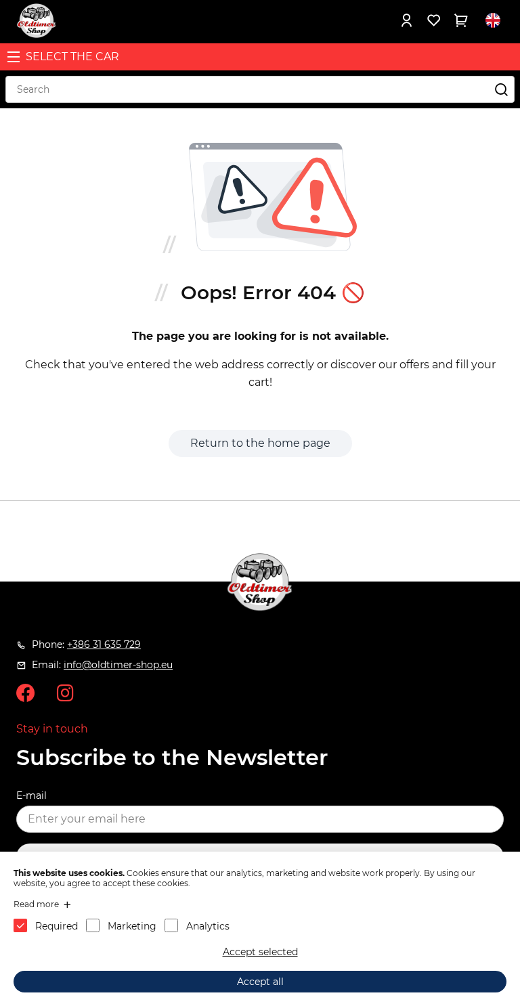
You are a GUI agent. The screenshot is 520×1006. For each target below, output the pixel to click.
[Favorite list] (433, 20)
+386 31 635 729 (104, 644)
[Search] (501, 89)
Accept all (260, 982)
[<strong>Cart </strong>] (460, 20)
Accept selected (260, 952)
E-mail (31, 795)
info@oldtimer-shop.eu (118, 665)
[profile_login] (406, 20)
